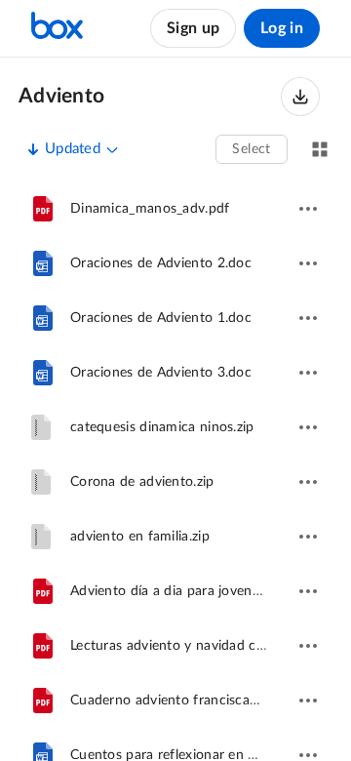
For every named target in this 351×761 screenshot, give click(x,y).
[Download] (300, 96)
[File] (42, 208)
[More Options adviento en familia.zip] (308, 536)
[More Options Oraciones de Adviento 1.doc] (308, 318)
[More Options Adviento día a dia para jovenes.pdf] (308, 591)
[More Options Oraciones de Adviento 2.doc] (308, 263)
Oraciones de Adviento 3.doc (161, 373)
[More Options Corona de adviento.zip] (308, 481)
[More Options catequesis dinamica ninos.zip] (308, 427)
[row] (175, 208)
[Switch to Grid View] (319, 149)
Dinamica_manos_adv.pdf (150, 209)
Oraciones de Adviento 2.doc (161, 263)
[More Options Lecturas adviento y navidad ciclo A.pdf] (308, 645)
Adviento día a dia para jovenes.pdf (180, 591)
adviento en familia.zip (140, 536)
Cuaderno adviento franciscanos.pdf (183, 700)
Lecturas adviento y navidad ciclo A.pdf (193, 646)
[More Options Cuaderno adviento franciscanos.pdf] (308, 700)
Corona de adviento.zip (142, 482)
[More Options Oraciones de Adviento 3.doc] (308, 372)
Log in (281, 28)
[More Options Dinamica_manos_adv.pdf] (308, 208)
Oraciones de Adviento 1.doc (161, 318)
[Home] (57, 28)
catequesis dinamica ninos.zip (162, 427)
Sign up (193, 28)
